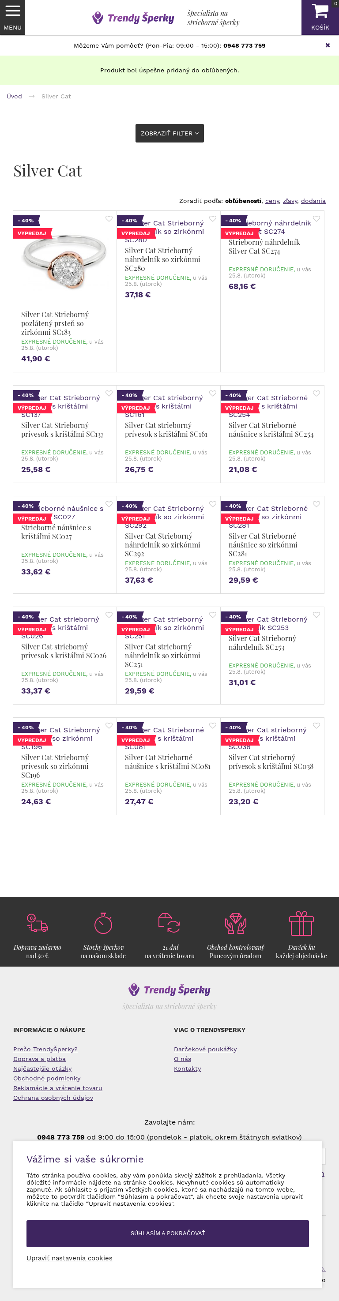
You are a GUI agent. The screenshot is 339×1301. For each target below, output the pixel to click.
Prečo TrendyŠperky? (45, 1049)
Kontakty (187, 1068)
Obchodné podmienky (46, 1078)
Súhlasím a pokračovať (168, 1233)
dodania (313, 200)
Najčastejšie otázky (42, 1068)
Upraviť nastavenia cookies (69, 1258)
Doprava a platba (39, 1058)
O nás (182, 1058)
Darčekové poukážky (205, 1049)
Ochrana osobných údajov (53, 1097)
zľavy (290, 200)
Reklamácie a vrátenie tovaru (57, 1087)
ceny (272, 200)
